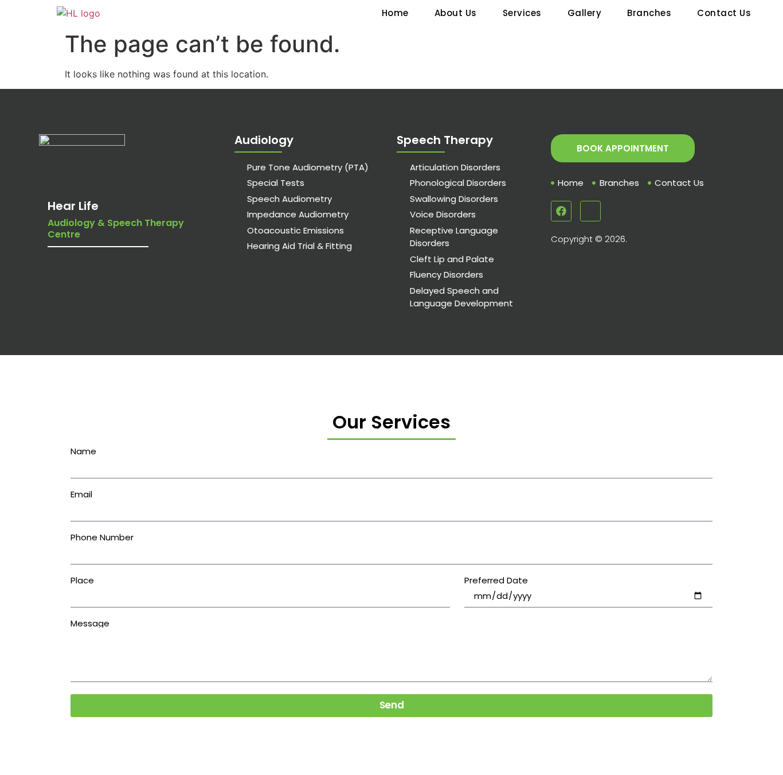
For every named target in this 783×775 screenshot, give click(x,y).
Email (81, 494)
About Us (455, 13)
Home (395, 13)
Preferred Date (496, 580)
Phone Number (102, 537)
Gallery (584, 13)
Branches (649, 13)
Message (90, 623)
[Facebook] (561, 211)
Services (522, 13)
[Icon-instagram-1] (590, 211)
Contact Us (724, 13)
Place (82, 580)
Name (83, 451)
